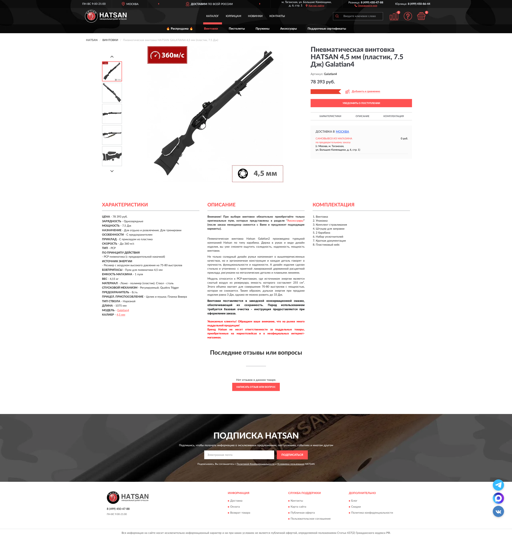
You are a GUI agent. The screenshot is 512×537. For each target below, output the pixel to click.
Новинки (255, 16)
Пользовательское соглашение (311, 519)
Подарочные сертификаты (327, 28)
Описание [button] (362, 116)
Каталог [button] (212, 16)
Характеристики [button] (330, 116)
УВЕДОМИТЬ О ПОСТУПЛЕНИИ (361, 103)
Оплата (235, 507)
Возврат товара (240, 513)
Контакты (277, 16)
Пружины (262, 28)
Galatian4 (123, 310)
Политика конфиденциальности (372, 513)
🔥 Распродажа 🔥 (179, 28)
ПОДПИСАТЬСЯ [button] (292, 455)
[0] (421, 16)
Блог (354, 501)
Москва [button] (342, 131)
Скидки (356, 507)
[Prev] (112, 56)
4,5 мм (121, 314)
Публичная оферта (303, 513)
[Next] (112, 171)
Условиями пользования (290, 464)
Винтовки (211, 28)
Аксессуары (288, 28)
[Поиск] (337, 16)
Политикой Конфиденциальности (256, 464)
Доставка (236, 501)
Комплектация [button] (393, 116)
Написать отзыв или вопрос (256, 387)
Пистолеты (237, 28)
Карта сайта (298, 507)
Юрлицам (233, 16)
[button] (366, 5)
